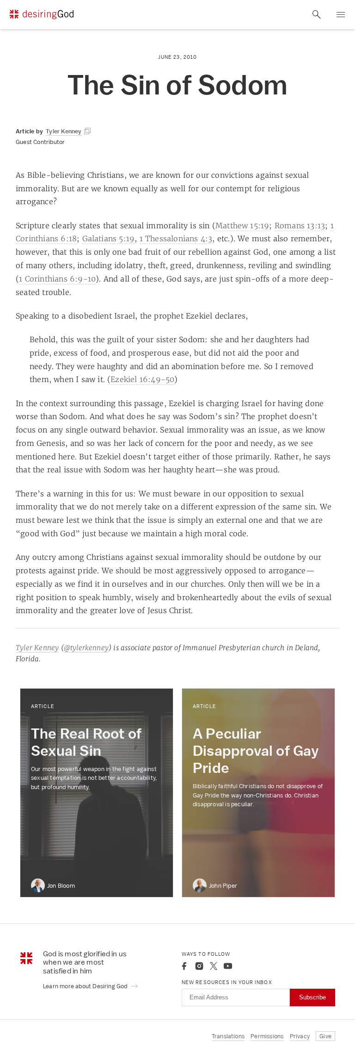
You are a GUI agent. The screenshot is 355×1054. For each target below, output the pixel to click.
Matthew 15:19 (242, 225)
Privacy (300, 1036)
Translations (228, 1036)
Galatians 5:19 (108, 238)
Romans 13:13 (300, 225)
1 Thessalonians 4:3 (176, 238)
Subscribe (312, 997)
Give (325, 1036)
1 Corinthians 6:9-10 (57, 279)
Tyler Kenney (37, 647)
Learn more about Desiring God (86, 986)
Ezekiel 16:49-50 (142, 379)
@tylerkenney (86, 647)
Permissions (267, 1036)
